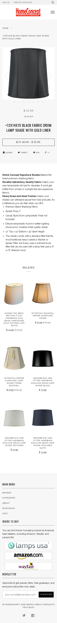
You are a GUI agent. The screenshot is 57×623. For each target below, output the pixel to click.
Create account (23, 2)
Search (30, 604)
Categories (8, 498)
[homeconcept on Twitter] (24, 616)
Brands (6, 493)
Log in (5, 2)
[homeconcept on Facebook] (33, 616)
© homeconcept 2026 (14, 604)
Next (50, 76)
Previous (6, 76)
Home (5, 28)
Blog (31, 607)
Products (49, 604)
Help (5, 513)
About (6, 503)
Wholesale (8, 508)
